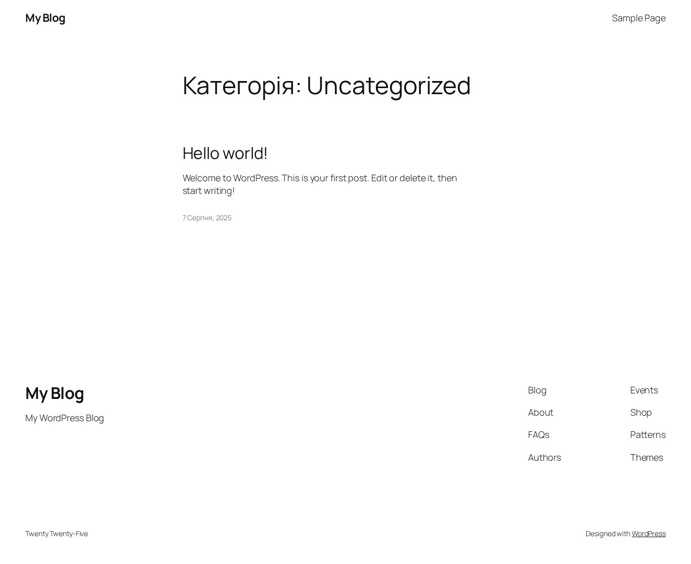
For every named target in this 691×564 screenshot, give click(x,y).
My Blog (45, 17)
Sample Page (639, 18)
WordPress (649, 533)
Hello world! (226, 153)
